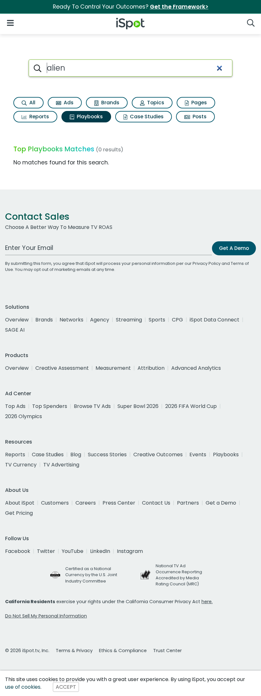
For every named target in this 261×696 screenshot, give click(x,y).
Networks (71, 319)
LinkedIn (100, 551)
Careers (85, 502)
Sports (157, 319)
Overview (17, 319)
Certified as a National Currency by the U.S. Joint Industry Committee (91, 574)
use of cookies (22, 687)
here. (207, 601)
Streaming (129, 319)
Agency (99, 319)
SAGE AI (15, 330)
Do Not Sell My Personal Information (46, 616)
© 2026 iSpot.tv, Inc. (27, 650)
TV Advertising (61, 464)
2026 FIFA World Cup (191, 406)
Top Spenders (49, 406)
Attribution (151, 368)
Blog (75, 454)
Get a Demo (221, 502)
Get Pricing (19, 513)
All (31, 102)
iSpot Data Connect (214, 319)
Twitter (46, 551)
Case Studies (146, 116)
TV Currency (21, 464)
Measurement (113, 368)
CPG (177, 319)
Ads (68, 102)
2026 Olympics (23, 416)
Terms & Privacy (74, 650)
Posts (199, 116)
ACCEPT (66, 687)
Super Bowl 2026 (138, 406)
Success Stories (107, 454)
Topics (155, 102)
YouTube (72, 551)
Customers (55, 502)
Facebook (17, 551)
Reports (38, 116)
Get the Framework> (179, 6)
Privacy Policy (207, 263)
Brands (109, 102)
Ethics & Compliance (123, 650)
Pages (198, 102)
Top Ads (15, 406)
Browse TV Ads (92, 406)
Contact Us (156, 502)
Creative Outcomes (158, 454)
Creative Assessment (62, 368)
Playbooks (89, 116)
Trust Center (167, 650)
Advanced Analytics (196, 368)
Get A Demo (234, 248)
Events (197, 454)
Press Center (118, 502)
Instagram (130, 551)
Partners (188, 502)
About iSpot (19, 502)
